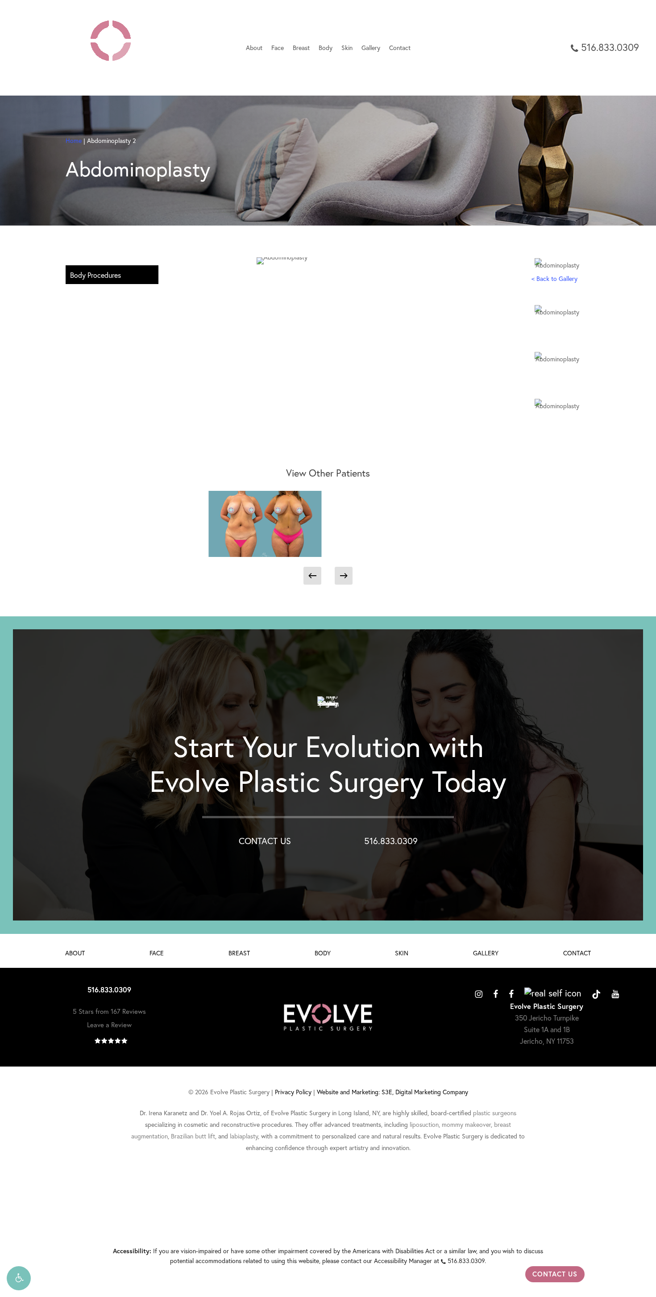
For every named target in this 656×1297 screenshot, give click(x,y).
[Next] (344, 576)
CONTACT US (265, 840)
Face (156, 953)
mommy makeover (466, 1125)
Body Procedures (95, 275)
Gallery (485, 953)
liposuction (424, 1125)
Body (323, 953)
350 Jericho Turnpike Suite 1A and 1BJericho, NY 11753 (547, 1029)
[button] (19, 1278)
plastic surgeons (494, 1113)
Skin (401, 953)
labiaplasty (244, 1136)
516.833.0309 (391, 840)
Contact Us (554, 1274)
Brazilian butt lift (193, 1136)
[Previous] (312, 576)
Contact (577, 953)
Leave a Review (109, 1025)
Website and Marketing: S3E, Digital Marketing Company (392, 1092)
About (75, 953)
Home (74, 141)
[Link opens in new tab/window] (478, 993)
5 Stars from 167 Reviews (109, 1011)
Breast (239, 953)
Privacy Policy (293, 1092)
